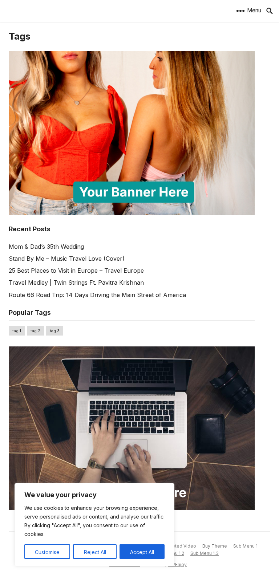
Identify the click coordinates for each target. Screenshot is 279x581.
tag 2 (35, 330)
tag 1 (16, 330)
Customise (47, 552)
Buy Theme (214, 546)
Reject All (95, 552)
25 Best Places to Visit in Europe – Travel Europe (76, 270)
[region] (94, 524)
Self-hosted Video (176, 546)
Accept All (142, 552)
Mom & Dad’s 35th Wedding (46, 246)
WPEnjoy (177, 564)
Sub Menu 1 (245, 546)
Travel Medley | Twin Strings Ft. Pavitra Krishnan (76, 282)
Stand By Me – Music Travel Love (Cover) (67, 258)
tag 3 (55, 330)
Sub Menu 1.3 (204, 553)
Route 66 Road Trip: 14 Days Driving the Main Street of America (97, 294)
